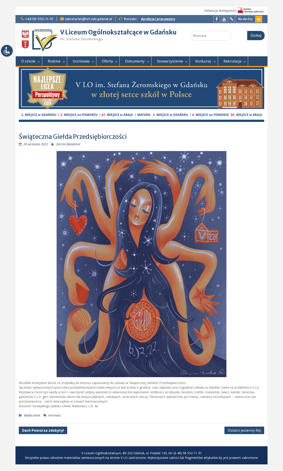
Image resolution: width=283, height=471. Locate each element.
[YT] (224, 19)
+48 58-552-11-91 (39, 19)
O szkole (28, 61)
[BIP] (231, 19)
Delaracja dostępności (220, 10)
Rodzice (54, 61)
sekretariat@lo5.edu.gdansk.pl (88, 19)
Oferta (107, 61)
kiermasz (54, 415)
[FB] (216, 19)
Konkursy (203, 61)
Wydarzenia (32, 415)
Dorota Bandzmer (68, 144)
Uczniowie (81, 61)
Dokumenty (135, 61)
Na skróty (245, 19)
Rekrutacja (232, 61)
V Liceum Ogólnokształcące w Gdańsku (118, 32)
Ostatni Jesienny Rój (244, 430)
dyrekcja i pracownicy (158, 19)
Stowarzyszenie (170, 61)
